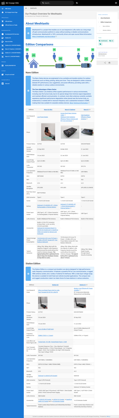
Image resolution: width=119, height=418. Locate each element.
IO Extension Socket (58, 401)
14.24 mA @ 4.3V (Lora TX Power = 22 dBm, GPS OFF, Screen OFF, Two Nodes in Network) (47, 240)
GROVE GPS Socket (45, 399)
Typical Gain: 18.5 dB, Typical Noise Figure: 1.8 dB (52, 342)
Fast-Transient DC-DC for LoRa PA (48, 292)
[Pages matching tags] (100, 44)
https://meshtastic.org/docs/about (43, 36)
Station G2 (55, 285)
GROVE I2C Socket (58, 399)
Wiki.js (108, 416)
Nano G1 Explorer (70, 109)
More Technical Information (79, 103)
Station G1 (83, 285)
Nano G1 (86, 109)
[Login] (116, 3)
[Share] (105, 63)
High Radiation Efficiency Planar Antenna (86, 117)
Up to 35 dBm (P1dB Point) (46, 329)
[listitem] (107, 18)
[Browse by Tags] (77, 3)
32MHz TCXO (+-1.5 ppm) (45, 335)
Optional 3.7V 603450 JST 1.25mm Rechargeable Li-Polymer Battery (68, 206)
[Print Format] (109, 63)
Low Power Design (42, 117)
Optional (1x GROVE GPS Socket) (47, 375)
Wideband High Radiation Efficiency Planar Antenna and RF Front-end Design (69, 119)
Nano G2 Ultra (48, 109)
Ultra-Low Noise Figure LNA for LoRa (48, 290)
